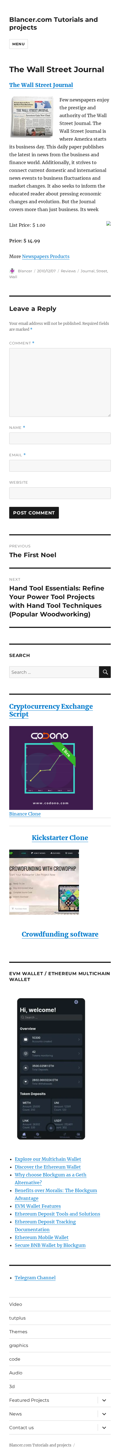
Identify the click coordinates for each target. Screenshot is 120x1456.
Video (15, 1304)
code (14, 1359)
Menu (18, 44)
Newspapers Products (45, 256)
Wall (13, 277)
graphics (18, 1345)
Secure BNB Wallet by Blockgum (50, 1245)
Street (101, 271)
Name (17, 427)
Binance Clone (25, 814)
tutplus (17, 1318)
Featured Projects (29, 1400)
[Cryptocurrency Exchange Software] (60, 768)
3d (12, 1386)
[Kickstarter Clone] (60, 882)
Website (18, 482)
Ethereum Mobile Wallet (42, 1237)
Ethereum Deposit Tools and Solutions (57, 1214)
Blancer (25, 271)
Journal (88, 271)
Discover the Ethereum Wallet (48, 1167)
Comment (22, 343)
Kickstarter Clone (60, 838)
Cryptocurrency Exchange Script (51, 710)
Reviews (68, 271)
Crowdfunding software (60, 934)
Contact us (21, 1427)
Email (17, 455)
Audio (15, 1372)
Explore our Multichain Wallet (48, 1159)
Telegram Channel (35, 1277)
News (15, 1414)
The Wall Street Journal (41, 85)
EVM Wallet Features (38, 1206)
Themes (18, 1331)
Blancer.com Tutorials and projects (40, 1445)
